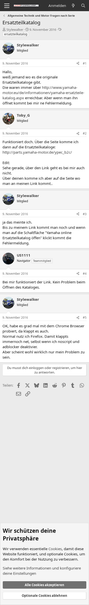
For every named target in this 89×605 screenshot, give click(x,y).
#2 (85, 133)
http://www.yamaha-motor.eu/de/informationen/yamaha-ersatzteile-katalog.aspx (43, 92)
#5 (85, 317)
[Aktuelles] (73, 5)
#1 (85, 63)
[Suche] (83, 5)
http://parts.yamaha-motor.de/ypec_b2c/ (37, 152)
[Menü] (7, 6)
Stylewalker (14, 29)
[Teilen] (78, 64)
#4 (85, 273)
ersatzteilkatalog (15, 34)
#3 (85, 214)
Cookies (55, 548)
